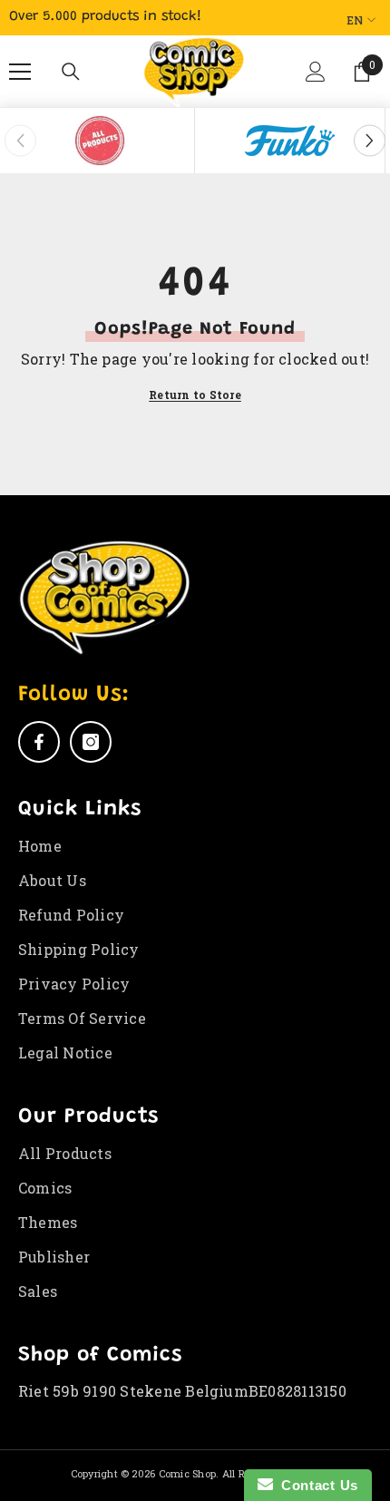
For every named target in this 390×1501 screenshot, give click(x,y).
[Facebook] (39, 742)
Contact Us (315, 1485)
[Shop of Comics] (99, 140)
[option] (100, 140)
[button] (316, 79)
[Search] (71, 72)
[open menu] (20, 72)
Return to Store (195, 394)
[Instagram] (91, 742)
